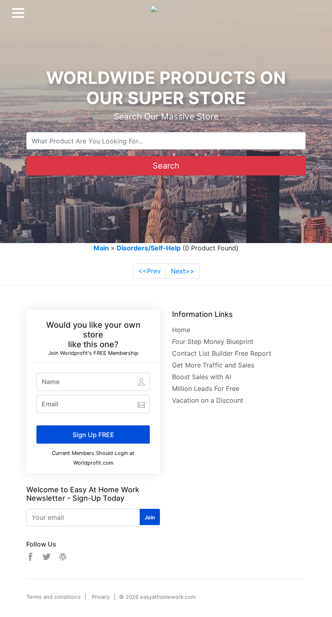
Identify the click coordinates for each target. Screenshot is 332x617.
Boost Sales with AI (201, 377)
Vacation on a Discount (207, 400)
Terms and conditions (53, 597)
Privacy (101, 597)
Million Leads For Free (205, 388)
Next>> (182, 271)
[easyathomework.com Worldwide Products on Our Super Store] (166, 7)
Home (181, 330)
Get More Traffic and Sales (213, 365)
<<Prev (149, 271)
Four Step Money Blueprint (212, 341)
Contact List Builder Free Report (221, 353)
